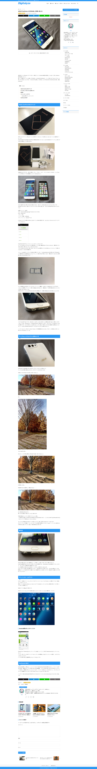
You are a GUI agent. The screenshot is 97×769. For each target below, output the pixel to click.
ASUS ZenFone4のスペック (26, 88)
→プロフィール (66, 38)
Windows (67, 57)
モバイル (23, 9)
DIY (64, 102)
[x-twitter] (29, 697)
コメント (20, 724)
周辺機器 (67, 61)
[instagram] (31, 697)
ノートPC (67, 56)
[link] (26, 697)
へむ (22, 694)
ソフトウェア (68, 60)
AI (66, 85)
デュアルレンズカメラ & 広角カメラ (27, 90)
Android (23, 13)
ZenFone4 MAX (24, 97)
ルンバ (66, 94)
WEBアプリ (67, 86)
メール (19, 742)
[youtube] (33, 697)
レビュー (22, 684)
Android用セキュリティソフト (28, 95)
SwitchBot (67, 95)
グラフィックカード (69, 53)
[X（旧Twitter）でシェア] (23, 16)
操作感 (22, 92)
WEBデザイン (68, 89)
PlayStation (68, 78)
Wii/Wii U (67, 81)
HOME (20, 9)
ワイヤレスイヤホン (69, 72)
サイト (19, 747)
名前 (19, 738)
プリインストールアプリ (25, 94)
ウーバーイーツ (66, 105)
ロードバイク (66, 97)
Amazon (67, 70)
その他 (65, 107)
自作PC (67, 52)
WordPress (67, 87)
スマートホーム (66, 92)
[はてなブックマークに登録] (34, 16)
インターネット (66, 83)
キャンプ (65, 100)
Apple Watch (68, 68)
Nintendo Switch (68, 77)
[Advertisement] (39, 65)
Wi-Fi (66, 90)
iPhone (67, 66)
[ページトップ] (94, 766)
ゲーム (65, 74)
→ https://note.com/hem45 (69, 40)
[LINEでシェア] (44, 16)
